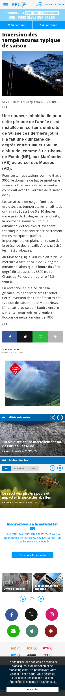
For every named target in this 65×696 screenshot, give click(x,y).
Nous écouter (56, 4)
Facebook (11, 614)
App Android (51, 631)
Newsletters (13, 631)
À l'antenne (49, 25)
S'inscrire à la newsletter (32, 555)
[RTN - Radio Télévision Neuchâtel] (48, 648)
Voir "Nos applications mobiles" (48, 582)
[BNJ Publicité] (16, 648)
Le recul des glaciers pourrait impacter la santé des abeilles (26, 495)
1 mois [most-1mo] (33, 468)
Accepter (32, 689)
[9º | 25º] (39, 0)
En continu (17, 25)
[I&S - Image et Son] (48, 655)
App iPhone (32, 631)
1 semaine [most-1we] (19, 468)
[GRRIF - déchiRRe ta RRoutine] (32, 655)
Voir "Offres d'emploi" (17, 582)
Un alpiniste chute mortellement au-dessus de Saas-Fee (32, 444)
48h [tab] (6, 468)
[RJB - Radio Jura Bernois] (32, 648)
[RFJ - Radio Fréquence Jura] (16, 655)
